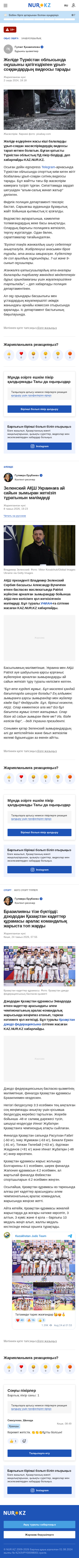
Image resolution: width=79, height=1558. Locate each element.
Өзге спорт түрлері (26, 890)
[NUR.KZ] (39, 5)
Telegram (48, 167)
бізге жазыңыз (47, 327)
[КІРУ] (73, 5)
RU (66, 5)
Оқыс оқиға (11, 38)
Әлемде (8, 467)
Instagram (42, 446)
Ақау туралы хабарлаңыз (39, 1524)
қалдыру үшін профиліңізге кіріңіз (31, 395)
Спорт (7, 890)
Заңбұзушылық (31, 38)
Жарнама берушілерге (39, 1534)
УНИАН (46, 603)
